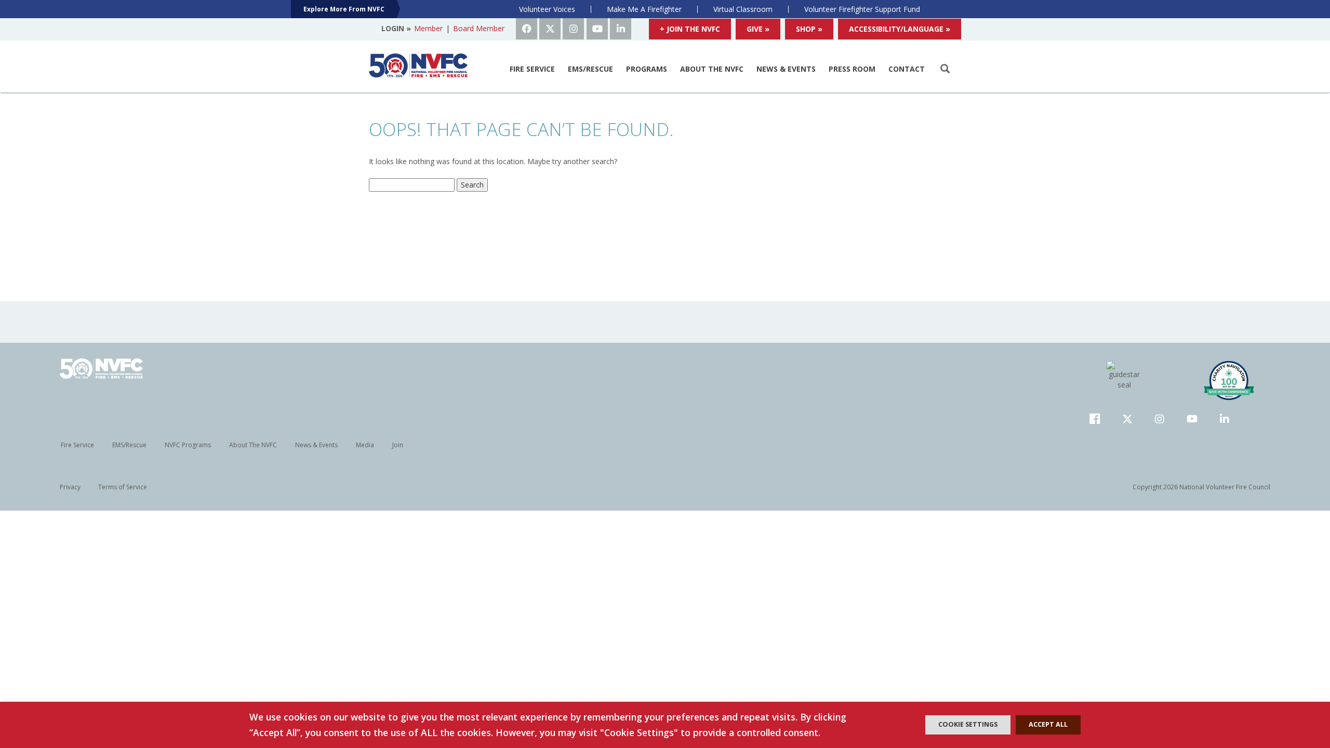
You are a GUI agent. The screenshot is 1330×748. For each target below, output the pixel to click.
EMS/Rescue (590, 69)
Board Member (478, 28)
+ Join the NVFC (690, 29)
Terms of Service (122, 487)
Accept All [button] (1048, 724)
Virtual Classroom (743, 9)
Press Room (852, 69)
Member (428, 28)
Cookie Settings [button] (968, 724)
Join (397, 444)
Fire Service (532, 69)
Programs (646, 69)
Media (365, 444)
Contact (906, 69)
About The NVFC (711, 69)
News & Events (786, 69)
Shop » (809, 29)
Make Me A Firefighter (644, 9)
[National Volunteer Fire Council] (418, 65)
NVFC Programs (188, 444)
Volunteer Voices (547, 9)
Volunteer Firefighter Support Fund (862, 9)
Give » (758, 29)
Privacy (70, 487)
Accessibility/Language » (899, 29)
